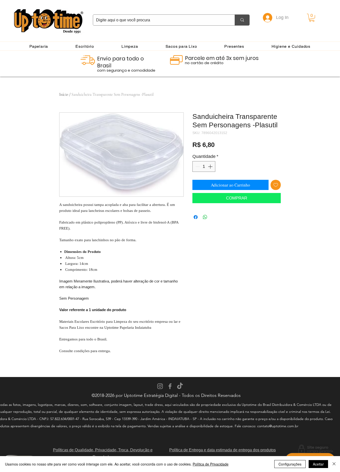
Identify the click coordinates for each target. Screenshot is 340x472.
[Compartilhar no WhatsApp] (205, 217)
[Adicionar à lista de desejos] (276, 185)
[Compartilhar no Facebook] (196, 217)
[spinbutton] (204, 166)
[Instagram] (160, 386)
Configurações (290, 464)
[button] (312, 18)
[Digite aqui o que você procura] (242, 20)
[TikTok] (180, 386)
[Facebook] (170, 386)
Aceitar (318, 464)
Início (63, 94)
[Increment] (211, 166)
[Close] (334, 464)
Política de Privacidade (210, 464)
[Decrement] (197, 166)
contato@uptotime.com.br (277, 426)
